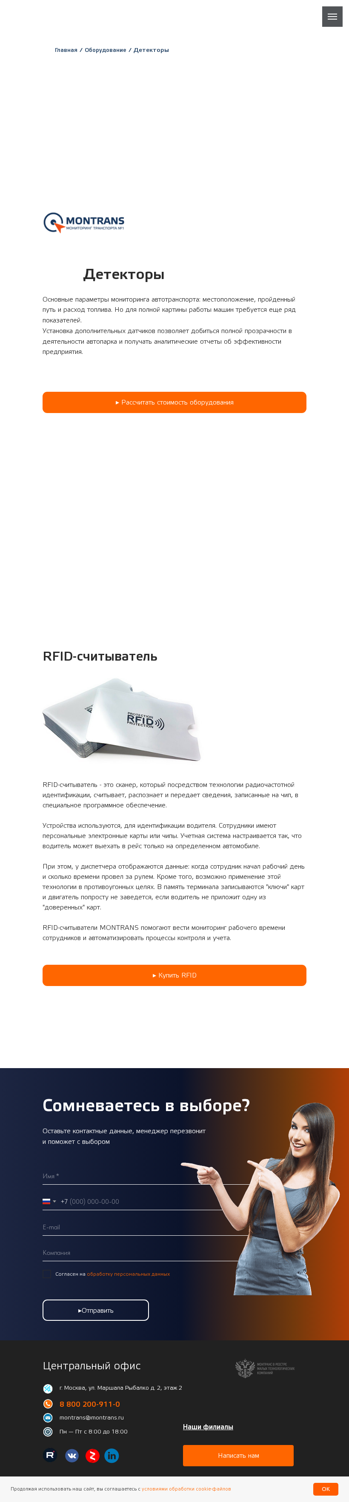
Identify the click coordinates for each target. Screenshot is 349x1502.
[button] (174, 402)
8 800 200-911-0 (90, 1404)
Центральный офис (91, 1366)
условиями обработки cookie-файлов (185, 1489)
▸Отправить (96, 1310)
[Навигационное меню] (332, 17)
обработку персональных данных (128, 1274)
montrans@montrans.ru (92, 1417)
